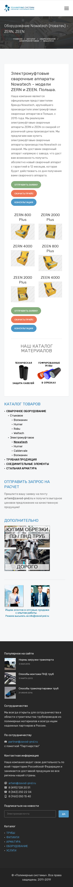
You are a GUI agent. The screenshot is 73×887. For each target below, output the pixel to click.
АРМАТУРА (13, 841)
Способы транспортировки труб (39, 688)
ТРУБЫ (10, 833)
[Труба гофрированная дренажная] (49, 372)
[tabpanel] (23, 372)
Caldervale (20, 450)
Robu (17, 428)
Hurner (18, 424)
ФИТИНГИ (12, 837)
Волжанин (21, 420)
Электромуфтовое (29, 41)
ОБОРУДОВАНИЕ (17, 846)
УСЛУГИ (11, 850)
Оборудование (48, 39)
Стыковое (16, 415)
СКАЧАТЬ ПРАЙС (23, 193)
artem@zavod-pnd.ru (22, 783)
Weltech (19, 433)
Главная (17, 39)
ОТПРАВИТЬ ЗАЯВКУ (26, 184)
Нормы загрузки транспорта (36, 659)
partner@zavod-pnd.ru (23, 741)
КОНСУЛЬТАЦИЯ (23, 202)
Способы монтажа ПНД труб (36, 674)
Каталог (31, 39)
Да (63, 814)
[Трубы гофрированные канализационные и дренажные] (23, 372)
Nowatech (48, 41)
